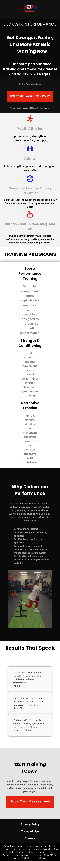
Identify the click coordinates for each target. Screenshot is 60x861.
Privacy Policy (30, 824)
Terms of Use (30, 831)
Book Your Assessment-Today (30, 95)
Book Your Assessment (30, 801)
